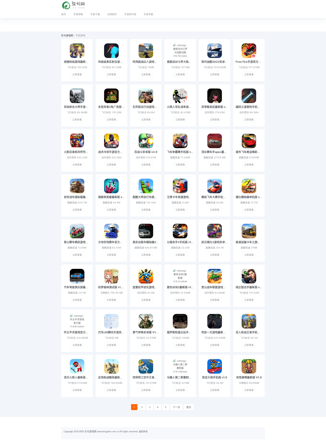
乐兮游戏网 (67, 35)
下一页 (176, 407)
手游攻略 (78, 14)
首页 (63, 14)
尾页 (188, 407)
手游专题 (148, 14)
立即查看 (77, 74)
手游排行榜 (130, 14)
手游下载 (95, 14)
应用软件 (112, 14)
